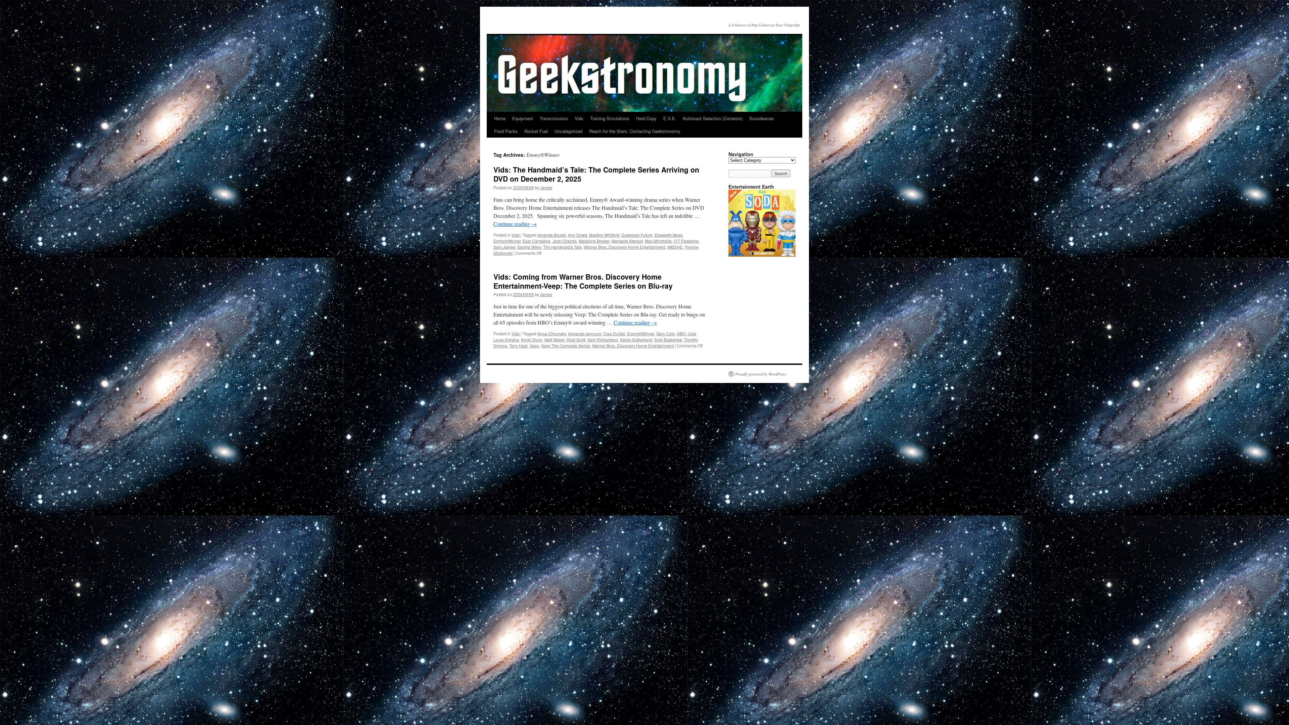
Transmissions (554, 118)
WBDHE (674, 247)
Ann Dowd (577, 235)
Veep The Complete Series (565, 345)
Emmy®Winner (507, 241)
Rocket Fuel (536, 131)
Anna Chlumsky (551, 333)
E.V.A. (669, 118)
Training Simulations (609, 118)
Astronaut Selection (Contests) (713, 118)
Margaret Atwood (627, 241)
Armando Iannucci (584, 333)
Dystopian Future (637, 235)
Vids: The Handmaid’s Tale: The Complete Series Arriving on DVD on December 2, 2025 (596, 174)
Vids (579, 118)
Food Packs (506, 131)
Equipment (522, 118)
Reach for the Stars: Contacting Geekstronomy (634, 131)
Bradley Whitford (604, 235)
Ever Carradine (537, 241)
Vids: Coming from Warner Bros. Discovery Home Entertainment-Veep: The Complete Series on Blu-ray (583, 281)
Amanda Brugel (551, 235)
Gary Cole (665, 333)
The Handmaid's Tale (562, 247)
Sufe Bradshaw (668, 339)
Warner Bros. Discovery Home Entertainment (624, 247)
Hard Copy (646, 118)
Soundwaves (761, 118)
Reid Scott (576, 339)
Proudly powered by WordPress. (761, 374)
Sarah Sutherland (636, 339)
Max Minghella (658, 241)
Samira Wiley (529, 247)
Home (500, 118)
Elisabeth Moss (668, 235)
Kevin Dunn (531, 339)
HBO (681, 333)
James (546, 187)
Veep (534, 345)
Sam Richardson (602, 339)
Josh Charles (565, 241)
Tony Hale (518, 345)
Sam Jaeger (504, 247)
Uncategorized (568, 131)
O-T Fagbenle (686, 241)
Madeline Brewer (594, 241)
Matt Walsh (554, 339)
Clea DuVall (614, 333)
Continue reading (515, 223)
